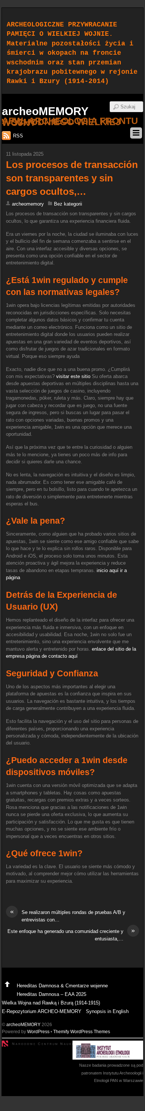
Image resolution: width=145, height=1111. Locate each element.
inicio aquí (108, 570)
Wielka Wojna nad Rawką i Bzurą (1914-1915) (51, 1003)
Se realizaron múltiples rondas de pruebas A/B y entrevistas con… (67, 915)
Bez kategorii (68, 204)
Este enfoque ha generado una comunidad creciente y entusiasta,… (71, 934)
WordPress (38, 1031)
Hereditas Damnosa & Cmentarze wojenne (62, 985)
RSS (18, 136)
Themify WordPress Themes (81, 1031)
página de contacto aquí (52, 656)
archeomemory (28, 204)
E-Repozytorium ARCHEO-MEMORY (41, 1011)
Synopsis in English (107, 1011)
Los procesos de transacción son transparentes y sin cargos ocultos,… (72, 178)
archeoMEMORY (23, 1024)
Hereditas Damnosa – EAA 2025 (51, 994)
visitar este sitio (73, 376)
